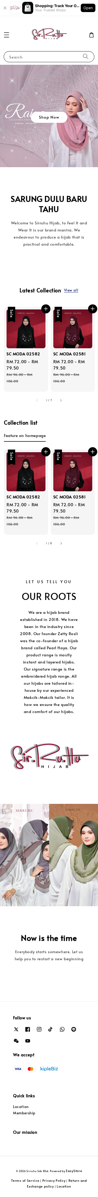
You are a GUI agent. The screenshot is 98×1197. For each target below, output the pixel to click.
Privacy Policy (54, 1180)
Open (88, 8)
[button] (6, 35)
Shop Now (49, 117)
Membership (24, 1112)
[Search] (85, 56)
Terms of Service (25, 1180)
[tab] (25, 435)
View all (71, 290)
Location (21, 1106)
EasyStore (74, 1170)
